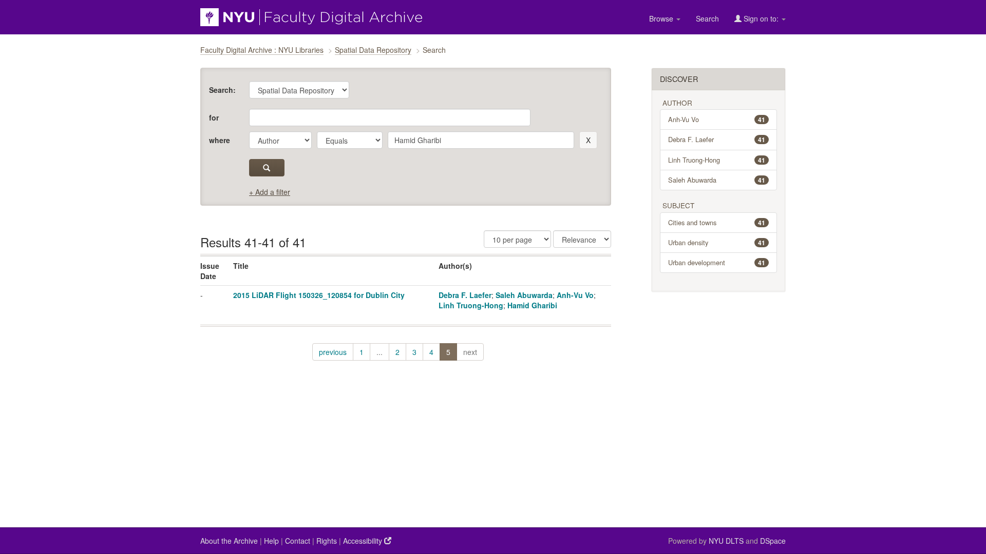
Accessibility (363, 541)
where (219, 140)
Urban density (717, 242)
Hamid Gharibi (532, 305)
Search (707, 18)
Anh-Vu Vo (575, 295)
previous (333, 352)
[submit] (267, 167)
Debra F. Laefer (465, 295)
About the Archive (229, 541)
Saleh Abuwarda (524, 295)
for (214, 117)
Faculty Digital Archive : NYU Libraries (262, 50)
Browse (662, 18)
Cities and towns (717, 222)
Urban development (717, 262)
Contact (297, 541)
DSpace (773, 541)
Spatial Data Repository (373, 50)
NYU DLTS (726, 541)
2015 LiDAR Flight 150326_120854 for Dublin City (319, 295)
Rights (326, 541)
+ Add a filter (269, 192)
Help (271, 541)
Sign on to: (761, 18)
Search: (222, 90)
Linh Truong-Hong (471, 305)
